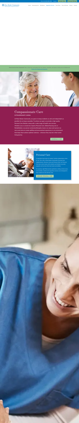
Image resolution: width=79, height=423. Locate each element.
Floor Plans (58, 5)
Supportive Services (50, 5)
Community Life (35, 5)
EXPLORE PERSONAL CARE (44, 176)
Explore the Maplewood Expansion (39, 69)
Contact (75, 5)
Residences (42, 5)
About (29, 5)
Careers (55, 1)
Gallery (71, 5)
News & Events (65, 5)
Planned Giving (72, 1)
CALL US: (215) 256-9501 (46, 1)
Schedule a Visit (56, 139)
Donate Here (62, 1)
